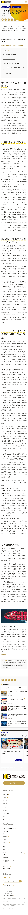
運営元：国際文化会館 (8, 895)
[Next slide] (25, 735)
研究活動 (5, 794)
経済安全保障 (4, 7)
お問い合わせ (6, 839)
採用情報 (5, 836)
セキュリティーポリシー (8, 893)
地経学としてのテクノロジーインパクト (12, 63)
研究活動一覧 (5, 684)
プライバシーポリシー (8, 891)
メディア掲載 (6, 813)
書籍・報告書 (6, 868)
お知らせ (5, 810)
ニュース (5, 807)
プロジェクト (6, 866)
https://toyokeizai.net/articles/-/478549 (12, 45)
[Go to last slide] (23, 735)
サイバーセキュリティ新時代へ (10, 54)
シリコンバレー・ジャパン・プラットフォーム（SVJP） (13, 861)
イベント (5, 816)
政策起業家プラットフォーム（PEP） (12, 857)
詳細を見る (4, 654)
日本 (10, 7)
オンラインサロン (7, 819)
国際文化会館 (6, 850)
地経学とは (5, 831)
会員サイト (5, 842)
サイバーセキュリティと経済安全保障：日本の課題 (13, 68)
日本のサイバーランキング (9, 59)
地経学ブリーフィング (16, 7)
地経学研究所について (8, 828)
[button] (8, 885)
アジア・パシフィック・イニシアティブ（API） (12, 853)
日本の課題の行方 (7, 73)
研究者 (4, 834)
